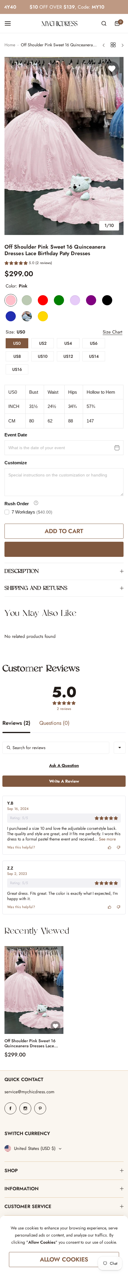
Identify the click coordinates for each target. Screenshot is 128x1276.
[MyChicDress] (59, 23)
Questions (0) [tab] (54, 723)
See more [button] (107, 839)
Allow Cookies (64, 1259)
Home (9, 45)
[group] (64, 146)
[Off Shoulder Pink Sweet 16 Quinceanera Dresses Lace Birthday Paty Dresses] (33, 990)
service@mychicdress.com (29, 1092)
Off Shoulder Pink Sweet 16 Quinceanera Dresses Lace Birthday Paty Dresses (30, 1043)
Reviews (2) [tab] (16, 723)
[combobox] (120, 748)
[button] (28, 264)
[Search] (103, 23)
